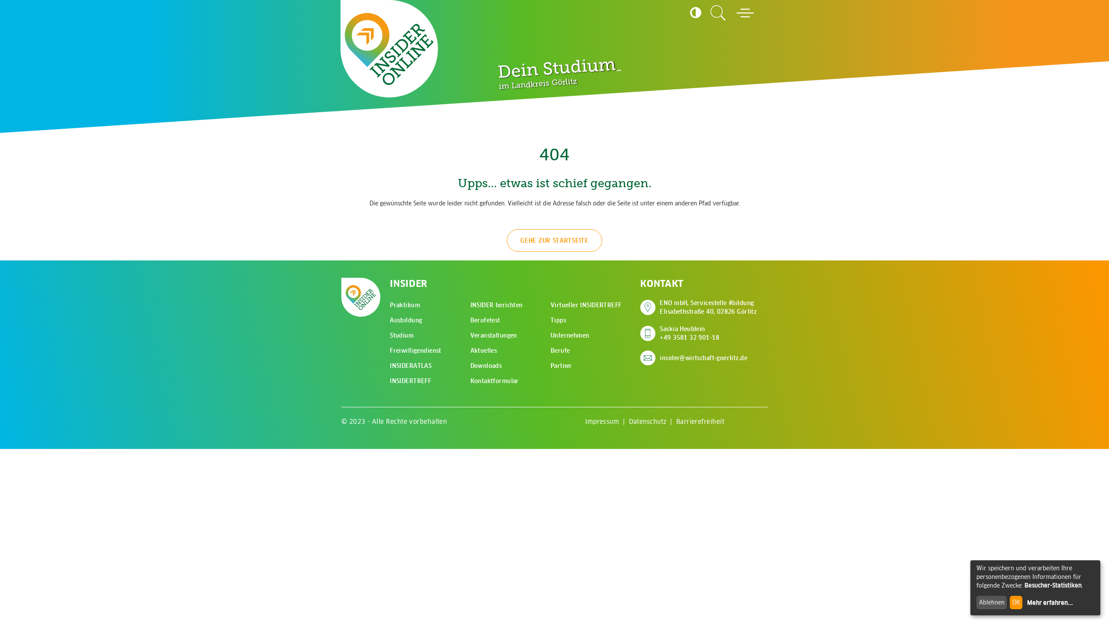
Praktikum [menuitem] (405, 305)
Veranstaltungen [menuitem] (493, 335)
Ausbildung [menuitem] (406, 320)
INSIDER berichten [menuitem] (496, 305)
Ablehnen (992, 602)
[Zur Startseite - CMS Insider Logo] (389, 49)
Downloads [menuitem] (486, 365)
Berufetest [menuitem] (485, 320)
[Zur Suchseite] (718, 13)
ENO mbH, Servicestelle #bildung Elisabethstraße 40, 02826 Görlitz (708, 307)
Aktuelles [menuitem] (483, 350)
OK (1016, 602)
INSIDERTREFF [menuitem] (410, 380)
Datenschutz (648, 421)
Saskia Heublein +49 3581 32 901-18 (689, 333)
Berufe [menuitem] (560, 350)
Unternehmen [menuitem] (570, 335)
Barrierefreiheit (700, 421)
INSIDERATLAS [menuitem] (410, 365)
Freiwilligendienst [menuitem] (415, 350)
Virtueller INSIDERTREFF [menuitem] (586, 305)
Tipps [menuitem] (558, 320)
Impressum (602, 421)
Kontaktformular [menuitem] (494, 380)
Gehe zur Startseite (554, 240)
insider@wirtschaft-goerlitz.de (703, 357)
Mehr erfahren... (1050, 602)
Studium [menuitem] (402, 335)
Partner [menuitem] (561, 365)
